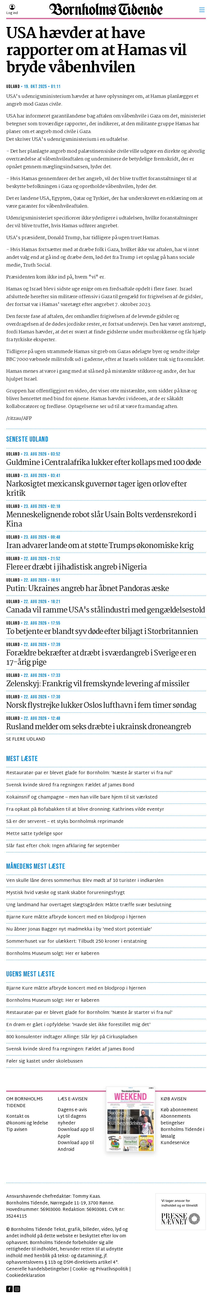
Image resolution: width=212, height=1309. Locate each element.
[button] (202, 10)
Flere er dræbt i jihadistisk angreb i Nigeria (76, 567)
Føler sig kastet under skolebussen (44, 1061)
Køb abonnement (179, 1110)
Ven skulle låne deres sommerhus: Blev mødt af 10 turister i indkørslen (84, 880)
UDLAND (13, 86)
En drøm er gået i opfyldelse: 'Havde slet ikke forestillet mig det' (78, 1025)
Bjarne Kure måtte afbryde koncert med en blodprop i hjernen (76, 917)
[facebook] (9, 1289)
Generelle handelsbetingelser (37, 1269)
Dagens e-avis (72, 1110)
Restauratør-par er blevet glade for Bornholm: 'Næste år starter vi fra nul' (89, 773)
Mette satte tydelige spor (34, 834)
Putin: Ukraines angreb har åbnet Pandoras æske (87, 589)
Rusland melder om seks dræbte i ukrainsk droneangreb (98, 727)
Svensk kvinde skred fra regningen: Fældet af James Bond (70, 785)
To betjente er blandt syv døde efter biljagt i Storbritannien (102, 632)
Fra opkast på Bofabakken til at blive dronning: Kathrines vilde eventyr (85, 809)
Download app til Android (76, 1146)
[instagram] (17, 1289)
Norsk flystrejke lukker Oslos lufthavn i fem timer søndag (101, 705)
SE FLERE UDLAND (25, 739)
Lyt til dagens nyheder (72, 1120)
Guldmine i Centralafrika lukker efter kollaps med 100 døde (103, 463)
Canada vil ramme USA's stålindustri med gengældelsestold (105, 610)
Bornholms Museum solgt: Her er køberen (52, 953)
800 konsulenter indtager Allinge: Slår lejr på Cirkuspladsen (71, 1037)
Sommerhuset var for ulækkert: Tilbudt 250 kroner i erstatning (76, 941)
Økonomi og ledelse (27, 1123)
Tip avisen (16, 1130)
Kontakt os (17, 1117)
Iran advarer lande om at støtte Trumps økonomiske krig (99, 546)
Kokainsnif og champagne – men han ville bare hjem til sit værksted (81, 797)
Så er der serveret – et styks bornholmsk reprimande (65, 821)
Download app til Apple (76, 1133)
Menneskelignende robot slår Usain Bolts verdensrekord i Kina (101, 520)
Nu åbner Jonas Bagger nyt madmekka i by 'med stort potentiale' (79, 929)
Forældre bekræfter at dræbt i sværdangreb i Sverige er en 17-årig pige (101, 658)
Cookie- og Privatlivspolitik (100, 1269)
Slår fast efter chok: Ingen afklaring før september (63, 846)
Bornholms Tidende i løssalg (182, 1133)
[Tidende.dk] (106, 10)
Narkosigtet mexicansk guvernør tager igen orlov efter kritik (96, 489)
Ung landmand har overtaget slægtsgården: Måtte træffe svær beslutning (88, 905)
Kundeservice (175, 1143)
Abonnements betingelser (176, 1120)
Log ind (12, 13)
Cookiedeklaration (25, 1276)
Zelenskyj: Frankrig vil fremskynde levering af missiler (97, 684)
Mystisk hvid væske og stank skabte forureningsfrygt (65, 893)
